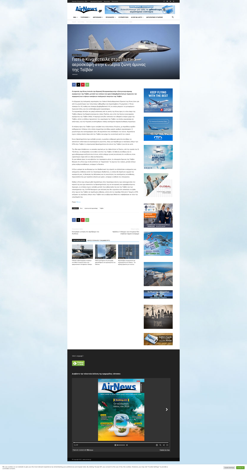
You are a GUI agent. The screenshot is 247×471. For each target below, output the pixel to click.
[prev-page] (73, 268)
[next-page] (76, 268)
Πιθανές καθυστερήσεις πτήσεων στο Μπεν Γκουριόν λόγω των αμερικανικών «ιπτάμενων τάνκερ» (82, 262)
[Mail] (167, 1)
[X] (173, 1)
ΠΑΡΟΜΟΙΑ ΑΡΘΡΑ (79, 240)
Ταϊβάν (102, 208)
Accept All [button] (240, 467)
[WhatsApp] (87, 85)
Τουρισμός (84, 17)
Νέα (74, 17)
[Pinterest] (83, 85)
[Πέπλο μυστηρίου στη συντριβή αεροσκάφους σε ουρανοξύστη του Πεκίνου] (105, 251)
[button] (172, 17)
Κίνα (81, 208)
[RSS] (170, 1)
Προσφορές (110, 17)
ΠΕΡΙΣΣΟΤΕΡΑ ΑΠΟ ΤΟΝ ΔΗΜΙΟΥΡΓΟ (98, 240)
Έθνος (78, 202)
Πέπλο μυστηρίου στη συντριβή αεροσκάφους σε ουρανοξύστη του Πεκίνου (105, 262)
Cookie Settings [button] (229, 467)
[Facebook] (164, 1)
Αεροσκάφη (107, 1)
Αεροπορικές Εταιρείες (96, 1)
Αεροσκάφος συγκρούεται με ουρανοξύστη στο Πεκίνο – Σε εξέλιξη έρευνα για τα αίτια (127, 262)
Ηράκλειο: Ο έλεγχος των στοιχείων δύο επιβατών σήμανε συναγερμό (126, 233)
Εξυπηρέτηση (123, 17)
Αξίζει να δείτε (136, 17)
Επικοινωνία (115, 1)
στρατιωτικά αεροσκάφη (91, 208)
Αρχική (74, 22)
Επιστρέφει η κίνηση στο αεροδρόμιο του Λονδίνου (85, 233)
